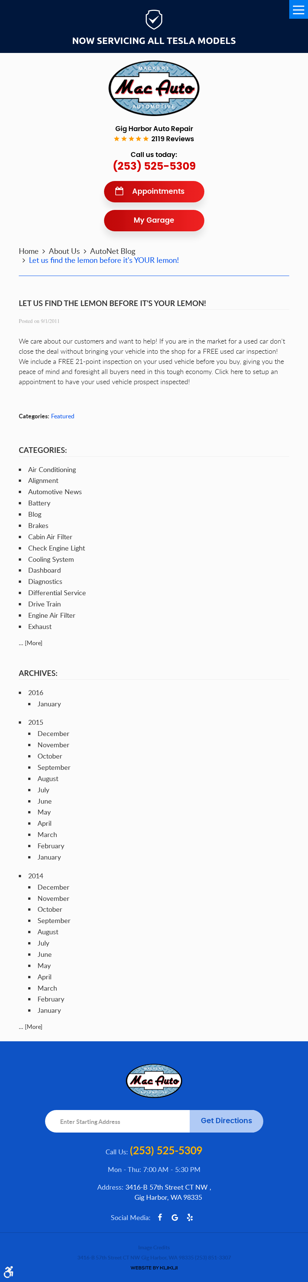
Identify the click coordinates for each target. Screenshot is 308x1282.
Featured (62, 416)
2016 (35, 692)
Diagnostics (45, 581)
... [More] (30, 643)
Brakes (38, 525)
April (44, 823)
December (53, 733)
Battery (39, 502)
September (54, 767)
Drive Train (44, 603)
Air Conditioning (52, 469)
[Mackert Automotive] (154, 88)
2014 (35, 875)
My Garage (154, 220)
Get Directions (226, 1121)
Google (175, 1217)
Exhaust (39, 626)
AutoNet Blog (112, 251)
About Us (64, 251)
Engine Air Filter (51, 615)
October (50, 755)
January (49, 703)
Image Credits (154, 1247)
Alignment (43, 480)
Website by (154, 1268)
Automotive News (55, 491)
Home (29, 251)
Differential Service (57, 592)
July (43, 789)
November (53, 744)
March (47, 834)
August (48, 778)
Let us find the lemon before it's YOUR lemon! (104, 260)
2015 (35, 722)
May (44, 811)
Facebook (160, 1217)
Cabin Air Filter (50, 536)
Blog (34, 514)
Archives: (38, 673)
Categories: (43, 450)
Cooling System (51, 559)
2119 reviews (172, 139)
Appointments (158, 191)
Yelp (190, 1217)
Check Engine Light (56, 547)
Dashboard (44, 570)
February (51, 845)
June (45, 800)
